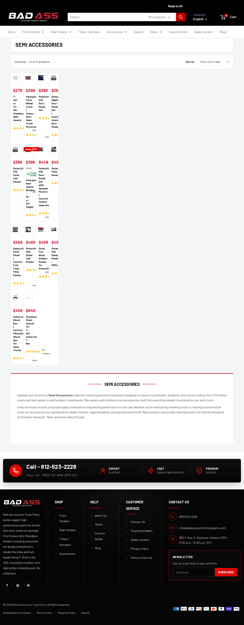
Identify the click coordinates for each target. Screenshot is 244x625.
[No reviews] (15, 128)
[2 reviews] (53, 183)
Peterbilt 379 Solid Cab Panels (15, 175)
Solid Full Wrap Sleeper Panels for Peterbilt (41, 258)
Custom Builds (178, 32)
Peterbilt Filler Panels (53, 172)
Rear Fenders (59, 32)
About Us (98, 515)
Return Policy (44, 612)
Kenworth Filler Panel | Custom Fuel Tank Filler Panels (15, 262)
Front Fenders (31, 32)
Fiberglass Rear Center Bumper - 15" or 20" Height (28, 193)
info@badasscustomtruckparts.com (202, 528)
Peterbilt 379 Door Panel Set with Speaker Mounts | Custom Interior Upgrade (41, 187)
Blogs (223, 32)
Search (85, 612)
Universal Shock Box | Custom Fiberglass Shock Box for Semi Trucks (15, 333)
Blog (95, 548)
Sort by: (190, 61)
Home (11, 32)
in (28, 585)
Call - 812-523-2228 (51, 466)
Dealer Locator (203, 32)
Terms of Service (139, 558)
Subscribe (226, 572)
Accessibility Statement (17, 612)
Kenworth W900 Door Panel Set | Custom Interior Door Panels (53, 111)
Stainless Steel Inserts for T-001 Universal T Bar (28, 330)
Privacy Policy (137, 549)
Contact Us (135, 522)
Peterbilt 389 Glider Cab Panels (28, 255)
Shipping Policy (66, 612)
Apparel (139, 32)
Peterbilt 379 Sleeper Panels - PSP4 (53, 257)
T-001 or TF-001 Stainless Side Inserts (15, 108)
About (154, 32)
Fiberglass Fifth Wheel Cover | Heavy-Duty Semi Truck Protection (28, 111)
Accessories (115, 32)
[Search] (180, 17)
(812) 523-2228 (188, 516)
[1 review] (28, 135)
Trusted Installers (139, 531)
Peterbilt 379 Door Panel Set (41, 103)
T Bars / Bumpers (89, 32)
